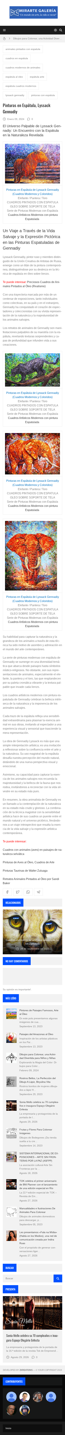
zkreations (26, 1370)
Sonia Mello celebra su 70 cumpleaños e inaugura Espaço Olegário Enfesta (39, 1106)
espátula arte (37, 76)
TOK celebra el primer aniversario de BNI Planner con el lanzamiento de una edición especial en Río (38, 1185)
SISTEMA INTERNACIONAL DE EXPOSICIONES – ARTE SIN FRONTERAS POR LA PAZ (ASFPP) (39, 1157)
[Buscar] (60, 30)
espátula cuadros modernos (21, 86)
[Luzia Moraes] (38, 1397)
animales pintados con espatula (23, 49)
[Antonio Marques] (11, 1397)
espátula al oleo (14, 76)
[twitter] (17, 892)
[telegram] (38, 892)
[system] (55, 30)
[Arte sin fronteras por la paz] (24, 1397)
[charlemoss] (11, 1410)
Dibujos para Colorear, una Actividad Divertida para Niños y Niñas (37, 38)
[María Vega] (51, 1397)
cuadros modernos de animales (23, 67)
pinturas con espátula (43, 95)
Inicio (8, 1428)
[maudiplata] (24, 1410)
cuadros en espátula (17, 58)
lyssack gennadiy (15, 95)
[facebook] (7, 892)
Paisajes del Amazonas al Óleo (36, 1034)
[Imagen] (32, 1313)
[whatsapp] (28, 892)
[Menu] (4, 30)
